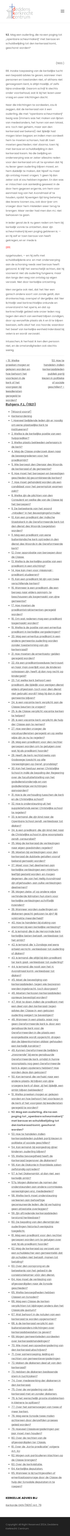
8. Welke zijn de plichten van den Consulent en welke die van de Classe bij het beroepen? (37, 500)
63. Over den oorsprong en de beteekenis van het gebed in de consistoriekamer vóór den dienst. (33, 1270)
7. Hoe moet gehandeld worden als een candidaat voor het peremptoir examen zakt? (37, 486)
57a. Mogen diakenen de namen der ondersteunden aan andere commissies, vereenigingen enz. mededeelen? (37, 1187)
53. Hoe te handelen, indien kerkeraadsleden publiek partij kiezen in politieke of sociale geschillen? (36, 1138)
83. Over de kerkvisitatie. (26, 1464)
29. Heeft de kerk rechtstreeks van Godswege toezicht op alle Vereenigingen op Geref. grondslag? (34, 759)
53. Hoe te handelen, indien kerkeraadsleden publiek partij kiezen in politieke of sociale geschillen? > (53, 374)
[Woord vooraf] (21, 412)
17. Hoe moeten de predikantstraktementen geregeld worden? (33, 610)
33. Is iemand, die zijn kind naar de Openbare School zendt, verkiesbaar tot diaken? (37, 821)
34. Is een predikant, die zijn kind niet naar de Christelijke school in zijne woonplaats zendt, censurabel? (37, 834)
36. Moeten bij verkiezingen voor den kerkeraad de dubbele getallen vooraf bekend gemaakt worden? (35, 856)
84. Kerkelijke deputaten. (27, 1469)
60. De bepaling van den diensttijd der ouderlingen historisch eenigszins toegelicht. (35, 1226)
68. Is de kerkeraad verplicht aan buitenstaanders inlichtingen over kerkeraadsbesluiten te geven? (32, 1328)
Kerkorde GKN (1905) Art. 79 (23, 1505)
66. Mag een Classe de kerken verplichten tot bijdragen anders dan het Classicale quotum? (37, 1305)
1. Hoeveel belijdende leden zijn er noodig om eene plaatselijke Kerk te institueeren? (37, 425)
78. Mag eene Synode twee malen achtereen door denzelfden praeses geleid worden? (34, 1420)
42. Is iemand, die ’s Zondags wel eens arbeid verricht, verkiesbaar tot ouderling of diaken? (37, 949)
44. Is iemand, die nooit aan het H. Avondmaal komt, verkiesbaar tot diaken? (33, 971)
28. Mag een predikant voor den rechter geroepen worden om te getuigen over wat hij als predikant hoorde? (37, 746)
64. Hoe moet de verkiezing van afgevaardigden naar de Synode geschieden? (31, 1283)
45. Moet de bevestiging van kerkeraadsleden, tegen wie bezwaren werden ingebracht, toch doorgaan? (35, 984)
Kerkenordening (21, 416)
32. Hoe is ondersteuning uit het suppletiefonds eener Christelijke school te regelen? (37, 808)
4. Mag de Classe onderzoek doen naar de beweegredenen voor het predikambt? (36, 456)
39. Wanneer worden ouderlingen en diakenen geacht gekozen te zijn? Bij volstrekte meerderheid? (34, 913)
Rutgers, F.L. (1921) (21, 404)
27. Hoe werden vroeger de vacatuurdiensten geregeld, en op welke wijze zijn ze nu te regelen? (37, 733)
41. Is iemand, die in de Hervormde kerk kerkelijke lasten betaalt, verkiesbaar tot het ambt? (37, 936)
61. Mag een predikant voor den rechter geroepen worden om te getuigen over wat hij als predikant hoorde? (36, 1239)
